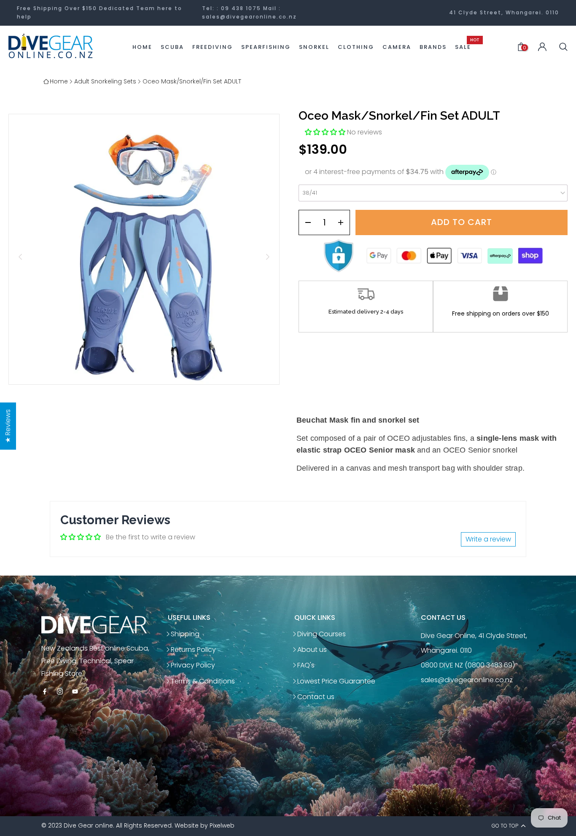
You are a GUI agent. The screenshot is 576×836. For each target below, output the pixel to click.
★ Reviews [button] (8, 426)
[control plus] (343, 222)
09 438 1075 (241, 8)
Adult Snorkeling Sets (105, 81)
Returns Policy (193, 649)
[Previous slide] (20, 257)
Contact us (315, 697)
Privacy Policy (193, 665)
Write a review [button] (488, 539)
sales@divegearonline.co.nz (249, 16)
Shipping (185, 634)
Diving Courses (321, 634)
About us (312, 649)
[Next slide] (267, 257)
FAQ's (306, 665)
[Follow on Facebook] (44, 692)
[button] (326, 132)
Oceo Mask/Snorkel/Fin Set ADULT (192, 81)
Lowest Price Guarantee (336, 681)
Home (59, 81)
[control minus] (305, 222)
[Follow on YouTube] (75, 692)
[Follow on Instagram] (60, 692)
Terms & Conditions (203, 681)
